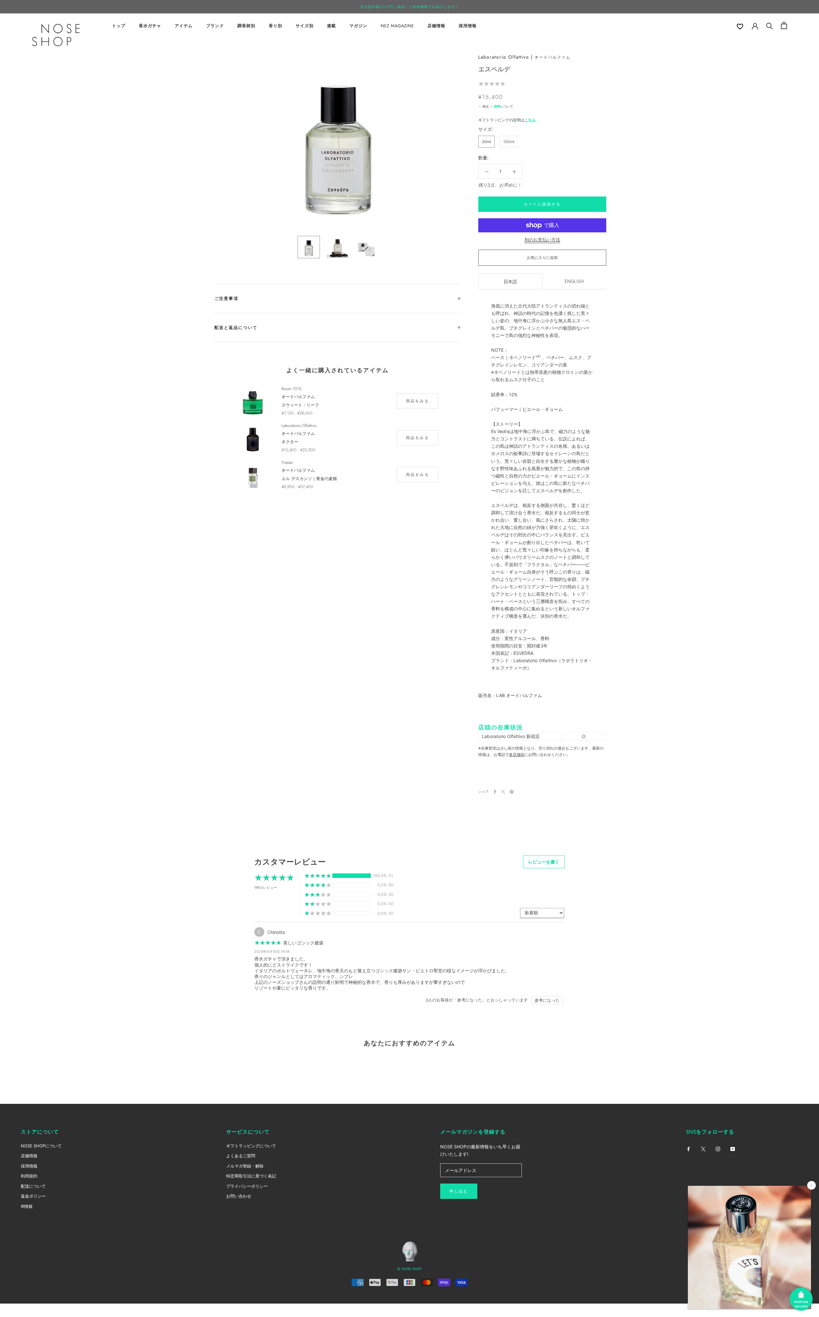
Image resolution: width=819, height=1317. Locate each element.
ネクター (290, 442)
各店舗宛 (516, 754)
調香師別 (246, 26)
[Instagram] (718, 1148)
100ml (508, 141)
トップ (118, 26)
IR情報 (27, 1206)
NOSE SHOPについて (41, 1145)
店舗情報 (436, 26)
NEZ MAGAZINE (397, 26)
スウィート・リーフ (300, 405)
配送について (33, 1186)
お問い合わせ (238, 1196)
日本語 (510, 281)
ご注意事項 (226, 298)
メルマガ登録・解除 (245, 1165)
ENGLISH (574, 281)
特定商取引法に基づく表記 (251, 1175)
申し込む (458, 1191)
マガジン (358, 26)
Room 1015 (291, 389)
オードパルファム (552, 57)
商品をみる (417, 401)
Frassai (287, 462)
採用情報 (468, 26)
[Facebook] (495, 792)
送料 (497, 106)
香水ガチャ (150, 26)
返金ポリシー (33, 1196)
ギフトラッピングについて (251, 1145)
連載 (331, 26)
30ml (486, 141)
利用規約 (29, 1175)
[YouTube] (732, 1148)
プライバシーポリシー (247, 1186)
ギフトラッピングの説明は (507, 119)
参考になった (547, 1000)
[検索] (769, 25)
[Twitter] (503, 792)
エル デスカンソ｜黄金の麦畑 (309, 479)
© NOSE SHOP (409, 1268)
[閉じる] (811, 1185)
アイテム (184, 26)
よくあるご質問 (240, 1155)
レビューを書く (544, 861)
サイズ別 (305, 26)
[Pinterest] (511, 792)
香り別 (275, 26)
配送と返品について (236, 328)
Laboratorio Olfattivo (503, 57)
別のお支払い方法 (542, 239)
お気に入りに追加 (542, 257)
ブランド (215, 26)
